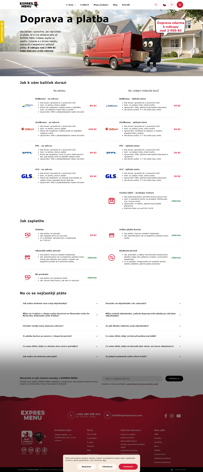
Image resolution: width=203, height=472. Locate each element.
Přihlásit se (174, 379)
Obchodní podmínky (129, 450)
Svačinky (158, 442)
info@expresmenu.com (127, 415)
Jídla (156, 434)
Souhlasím (128, 467)
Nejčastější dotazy (129, 441)
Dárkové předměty (162, 462)
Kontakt (90, 446)
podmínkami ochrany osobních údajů (142, 384)
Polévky (157, 438)
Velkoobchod (92, 454)
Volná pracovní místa (130, 454)
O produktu (92, 438)
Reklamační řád (127, 438)
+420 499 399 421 (88, 414)
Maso (156, 446)
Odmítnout (107, 467)
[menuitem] (71, 4)
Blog (89, 450)
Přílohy (157, 450)
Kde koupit (91, 434)
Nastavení (86, 467)
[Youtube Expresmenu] (178, 415)
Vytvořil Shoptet (180, 469)
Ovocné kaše (159, 454)
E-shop (90, 442)
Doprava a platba (128, 434)
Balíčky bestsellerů (162, 458)
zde (104, 460)
